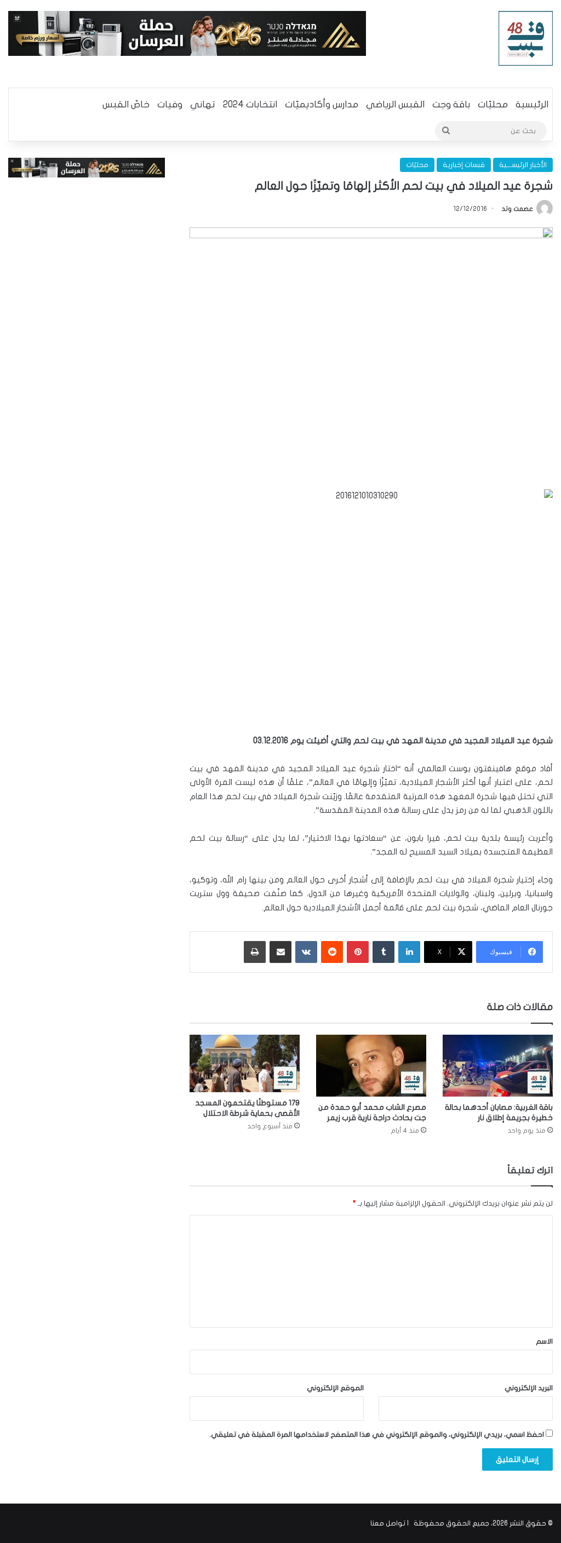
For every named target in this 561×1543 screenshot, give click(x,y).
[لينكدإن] (409, 952)
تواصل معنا (387, 1523)
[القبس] (526, 38)
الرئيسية (532, 104)
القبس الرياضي (395, 104)
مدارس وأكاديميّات (321, 104)
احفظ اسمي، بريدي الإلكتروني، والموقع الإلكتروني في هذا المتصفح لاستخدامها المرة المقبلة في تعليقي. (376, 1434)
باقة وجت (451, 104)
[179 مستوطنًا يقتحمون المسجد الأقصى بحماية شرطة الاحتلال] (245, 1064)
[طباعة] (255, 952)
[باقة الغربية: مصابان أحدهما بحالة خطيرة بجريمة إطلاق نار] (498, 1066)
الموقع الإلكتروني (335, 1388)
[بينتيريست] (358, 952)
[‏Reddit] (332, 952)
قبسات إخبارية (464, 165)
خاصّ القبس (126, 104)
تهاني (202, 104)
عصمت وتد (517, 208)
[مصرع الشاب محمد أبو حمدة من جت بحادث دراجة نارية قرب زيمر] (371, 1066)
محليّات (493, 104)
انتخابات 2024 (250, 104)
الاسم (544, 1341)
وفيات (169, 104)
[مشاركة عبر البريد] (280, 952)
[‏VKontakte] (306, 952)
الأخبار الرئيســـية (523, 165)
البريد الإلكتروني (529, 1388)
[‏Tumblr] (383, 952)
